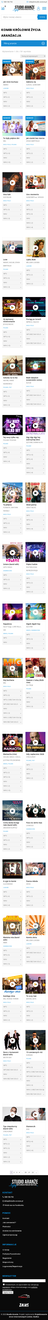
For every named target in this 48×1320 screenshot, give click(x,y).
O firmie (6, 1250)
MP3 (5, 92)
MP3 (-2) (6, 97)
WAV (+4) (29, 1150)
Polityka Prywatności (11, 1254)
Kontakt (6, 1218)
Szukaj (42, 17)
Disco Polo (30, 88)
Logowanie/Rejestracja (12, 1266)
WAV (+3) (6, 162)
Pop (10, 387)
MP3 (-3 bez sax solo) (12, 699)
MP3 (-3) (6, 209)
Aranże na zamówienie (12, 1231)
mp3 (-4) (29, 214)
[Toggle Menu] (44, 8)
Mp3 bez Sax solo (33, 334)
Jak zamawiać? (9, 1222)
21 (29, 1172)
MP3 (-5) (6, 955)
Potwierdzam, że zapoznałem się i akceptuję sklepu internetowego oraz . (20, 1287)
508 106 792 (8, 2)
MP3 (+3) (6, 153)
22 (33, 1172)
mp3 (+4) (29, 1141)
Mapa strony (8, 1262)
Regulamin (7, 1258)
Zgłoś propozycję (10, 1235)
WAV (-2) (6, 106)
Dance (5, 633)
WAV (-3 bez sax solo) (12, 717)
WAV (5, 101)
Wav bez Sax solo (33, 343)
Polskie (14, 144)
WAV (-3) (6, 218)
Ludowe (6, 88)
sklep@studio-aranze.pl (38, 2)
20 (25, 1172)
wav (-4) (29, 227)
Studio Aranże (12, 1314)
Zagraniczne (7, 571)
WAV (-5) (6, 964)
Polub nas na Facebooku (14, 1205)
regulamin (6, 1287)
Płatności (6, 1226)
